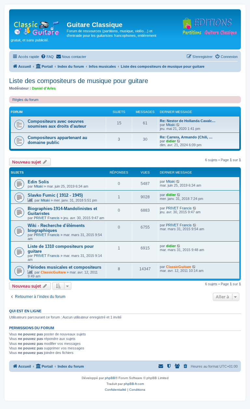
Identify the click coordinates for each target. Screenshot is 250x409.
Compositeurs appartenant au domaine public (57, 140)
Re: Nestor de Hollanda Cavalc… (187, 121)
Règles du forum (25, 100)
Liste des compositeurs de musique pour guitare (78, 80)
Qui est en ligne (25, 311)
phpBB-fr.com (134, 384)
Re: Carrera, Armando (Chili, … (186, 137)
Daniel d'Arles (44, 88)
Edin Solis (38, 181)
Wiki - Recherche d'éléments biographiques (56, 228)
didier (171, 141)
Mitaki (170, 125)
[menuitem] (47, 57)
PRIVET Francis (47, 218)
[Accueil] (39, 26)
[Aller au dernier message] (178, 181)
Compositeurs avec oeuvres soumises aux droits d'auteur (57, 124)
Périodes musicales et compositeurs (64, 267)
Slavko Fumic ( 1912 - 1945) (55, 195)
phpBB (110, 378)
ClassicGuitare (53, 272)
